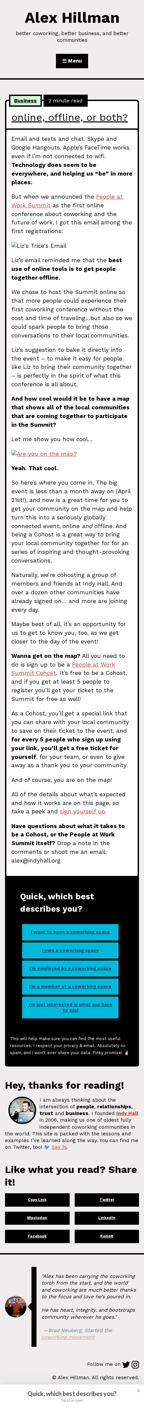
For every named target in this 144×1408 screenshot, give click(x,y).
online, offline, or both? (69, 117)
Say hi (59, 1147)
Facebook (37, 1236)
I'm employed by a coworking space (70, 968)
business (25, 101)
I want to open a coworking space (70, 931)
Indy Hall (127, 1113)
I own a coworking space (70, 950)
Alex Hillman (72, 17)
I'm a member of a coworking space (70, 986)
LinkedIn (107, 1218)
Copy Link (37, 1200)
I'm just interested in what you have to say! (70, 1007)
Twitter (106, 1200)
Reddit (106, 1236)
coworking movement (68, 1337)
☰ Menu (72, 61)
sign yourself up (82, 811)
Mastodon (37, 1218)
